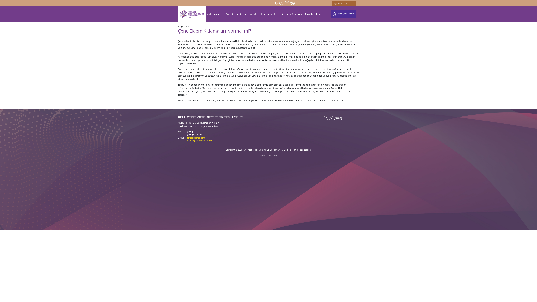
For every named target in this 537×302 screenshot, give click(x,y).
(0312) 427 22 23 (194, 131)
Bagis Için (342, 3)
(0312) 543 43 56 (194, 134)
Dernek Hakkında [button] (212, 14)
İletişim (319, 14)
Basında (309, 14)
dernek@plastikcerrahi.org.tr (200, 140)
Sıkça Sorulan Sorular (236, 14)
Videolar (254, 14)
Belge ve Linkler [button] (269, 14)
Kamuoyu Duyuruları (292, 14)
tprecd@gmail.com (196, 137)
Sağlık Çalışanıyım (345, 13)
